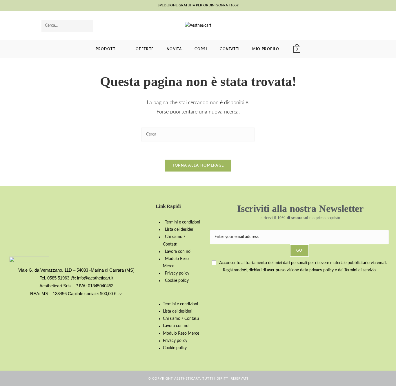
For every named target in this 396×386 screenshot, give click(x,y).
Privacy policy (177, 273)
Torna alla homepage (198, 165)
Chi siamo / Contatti (181, 319)
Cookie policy (177, 281)
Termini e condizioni (182, 222)
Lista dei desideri (179, 230)
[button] (180, 292)
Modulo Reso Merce (181, 333)
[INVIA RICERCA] (87, 26)
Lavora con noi (178, 252)
